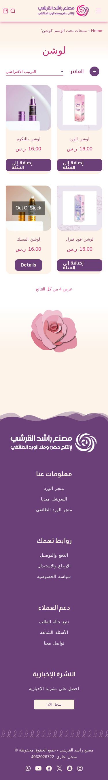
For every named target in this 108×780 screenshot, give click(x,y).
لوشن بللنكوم (28, 139)
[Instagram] (80, 768)
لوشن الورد (79, 139)
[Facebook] (49, 768)
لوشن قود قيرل (79, 239)
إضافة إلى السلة (73, 165)
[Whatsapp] (28, 768)
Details (28, 264)
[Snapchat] (70, 768)
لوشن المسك (28, 239)
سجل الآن (54, 704)
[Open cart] (6, 11)
